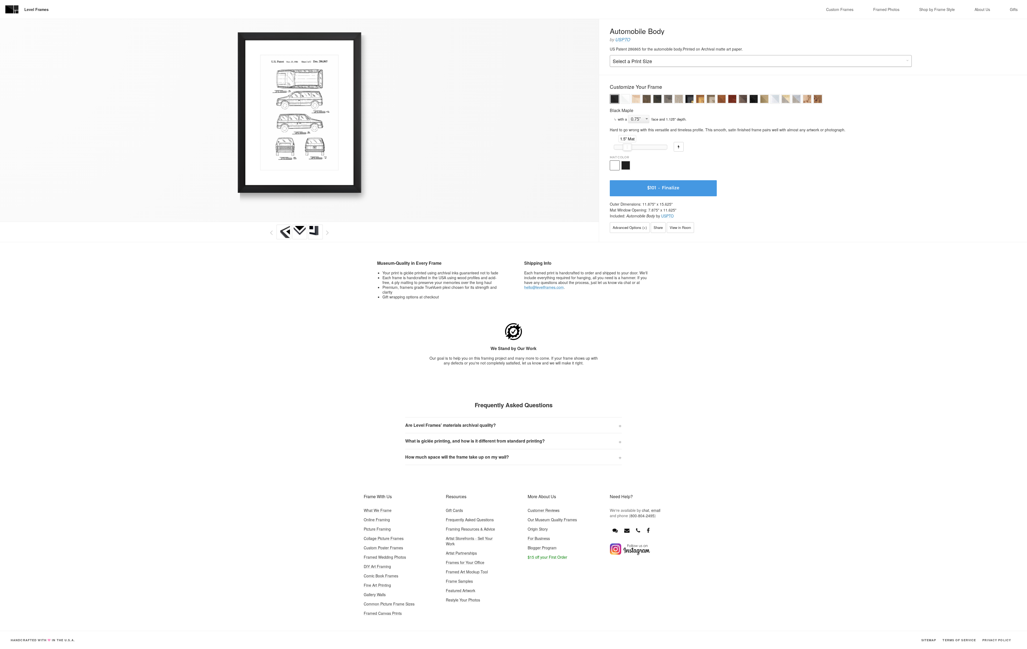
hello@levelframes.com (544, 287)
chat (645, 510)
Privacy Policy (996, 640)
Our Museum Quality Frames (552, 519)
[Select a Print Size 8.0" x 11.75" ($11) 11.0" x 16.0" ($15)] (761, 61)
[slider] (627, 147)
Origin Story (538, 529)
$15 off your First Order (547, 557)
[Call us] (638, 530)
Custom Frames (839, 9)
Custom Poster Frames (383, 547)
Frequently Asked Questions (470, 519)
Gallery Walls (375, 594)
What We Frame (378, 510)
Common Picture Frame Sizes (389, 603)
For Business (539, 538)
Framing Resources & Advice (470, 529)
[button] (614, 99)
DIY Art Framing (377, 566)
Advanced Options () (630, 227)
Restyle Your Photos (463, 599)
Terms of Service (959, 640)
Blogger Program (542, 547)
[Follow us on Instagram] (630, 553)
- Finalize (663, 188)
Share (658, 227)
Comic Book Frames (381, 575)
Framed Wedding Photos (385, 557)
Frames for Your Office (465, 562)
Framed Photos (886, 9)
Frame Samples (459, 581)
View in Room (680, 227)
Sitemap (928, 640)
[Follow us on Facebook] (648, 530)
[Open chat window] (615, 530)
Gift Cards (454, 510)
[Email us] (627, 530)
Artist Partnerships (461, 553)
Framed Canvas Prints (383, 613)
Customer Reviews (544, 510)
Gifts (1014, 9)
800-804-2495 (642, 515)
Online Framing (377, 519)
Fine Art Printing (377, 585)
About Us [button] (982, 9)
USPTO (622, 39)
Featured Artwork (460, 590)
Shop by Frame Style (937, 9)
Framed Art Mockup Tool (467, 571)
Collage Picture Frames (384, 538)
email (655, 510)
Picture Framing (377, 529)
